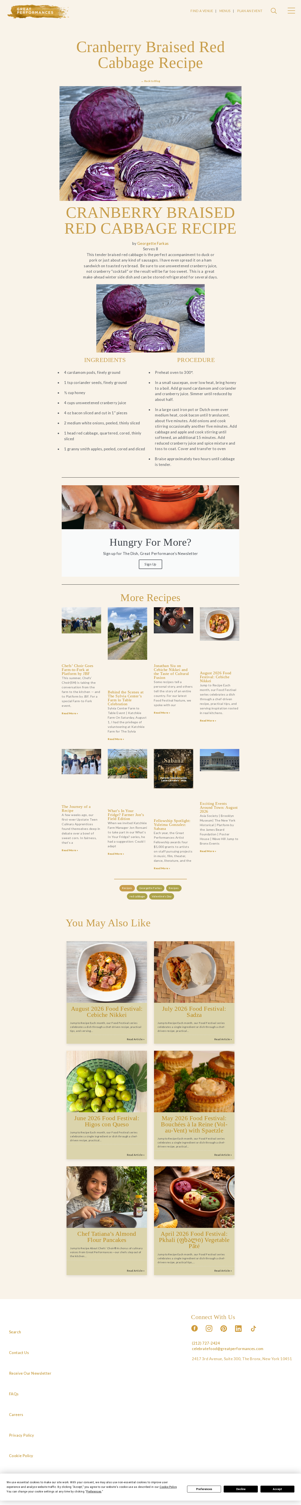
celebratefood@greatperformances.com (228, 1348)
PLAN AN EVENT (250, 11)
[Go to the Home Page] (38, 11)
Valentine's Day (161, 896)
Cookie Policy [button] (168, 1487)
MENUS (225, 11)
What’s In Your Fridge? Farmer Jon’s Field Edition (126, 815)
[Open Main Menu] (291, 11)
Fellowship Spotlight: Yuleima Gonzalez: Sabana (172, 824)
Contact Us (19, 1352)
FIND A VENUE (202, 11)
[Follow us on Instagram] (209, 1333)
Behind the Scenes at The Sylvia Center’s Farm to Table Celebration (125, 698)
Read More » (70, 713)
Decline (240, 1489)
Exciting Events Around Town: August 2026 (219, 807)
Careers (16, 1414)
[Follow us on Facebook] (194, 1333)
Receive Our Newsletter (30, 1373)
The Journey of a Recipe (76, 808)
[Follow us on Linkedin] (238, 1333)
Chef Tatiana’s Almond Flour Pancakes (106, 1236)
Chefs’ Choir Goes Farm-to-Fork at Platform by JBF (77, 669)
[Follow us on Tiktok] (253, 1333)
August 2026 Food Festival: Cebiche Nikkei (215, 677)
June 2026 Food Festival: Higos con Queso (106, 1121)
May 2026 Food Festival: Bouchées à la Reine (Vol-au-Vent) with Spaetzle (194, 1124)
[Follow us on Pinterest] (224, 1333)
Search (15, 1332)
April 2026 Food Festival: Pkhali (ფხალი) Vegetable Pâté (194, 1239)
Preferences (204, 1489)
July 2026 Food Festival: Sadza (194, 1011)
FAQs (14, 1394)
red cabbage (137, 896)
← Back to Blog (150, 81)
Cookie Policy (21, 1455)
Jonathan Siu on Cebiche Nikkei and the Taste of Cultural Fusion (171, 671)
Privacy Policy (21, 1435)
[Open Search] (274, 11)
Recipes (127, 888)
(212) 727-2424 (206, 1343)
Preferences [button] (94, 1491)
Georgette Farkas (153, 243)
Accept (277, 1489)
